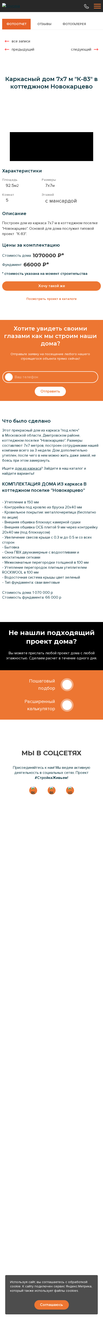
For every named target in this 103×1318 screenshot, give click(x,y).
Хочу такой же (51, 286)
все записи (21, 41)
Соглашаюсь (51, 1304)
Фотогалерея (74, 24)
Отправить (50, 391)
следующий (81, 49)
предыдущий (23, 49)
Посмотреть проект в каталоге (51, 299)
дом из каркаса (28, 468)
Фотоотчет (16, 24)
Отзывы (44, 24)
